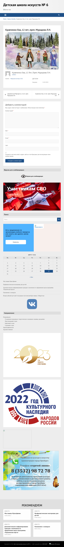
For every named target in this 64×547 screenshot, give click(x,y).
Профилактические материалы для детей (14, 284)
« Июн (31, 277)
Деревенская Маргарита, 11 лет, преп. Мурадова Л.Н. (17, 94)
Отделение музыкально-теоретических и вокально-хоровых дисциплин (25, 319)
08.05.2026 (37, 528)
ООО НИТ (45, 544)
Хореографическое (8, 327)
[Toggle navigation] (5, 15)
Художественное (8, 329)
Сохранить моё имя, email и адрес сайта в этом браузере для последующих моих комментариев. (27, 155)
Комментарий (9, 111)
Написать (16, 242)
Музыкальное (6, 317)
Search (59, 219)
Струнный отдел (9, 325)
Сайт (6, 145)
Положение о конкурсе (9, 292)
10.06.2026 (7, 515)
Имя (6, 131)
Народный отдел (9, 323)
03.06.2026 (37, 517)
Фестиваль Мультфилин (9, 281)
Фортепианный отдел (11, 321)
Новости (7, 511)
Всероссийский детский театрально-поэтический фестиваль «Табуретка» (23, 296)
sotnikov (14, 74)
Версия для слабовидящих (34, 176)
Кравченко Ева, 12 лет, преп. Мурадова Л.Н (46, 94)
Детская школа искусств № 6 (25, 4)
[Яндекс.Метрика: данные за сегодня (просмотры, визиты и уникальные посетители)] (54, 544)
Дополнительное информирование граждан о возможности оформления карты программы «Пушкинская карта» (16, 529)
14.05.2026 (7, 534)
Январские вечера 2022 (16, 78)
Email (7, 138)
